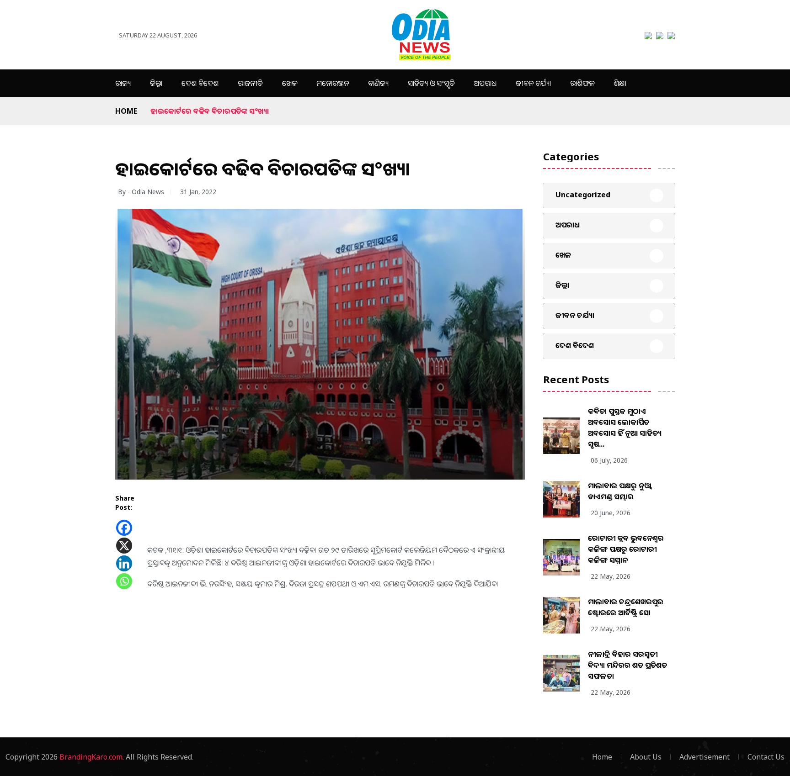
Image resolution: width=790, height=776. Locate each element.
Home (126, 111)
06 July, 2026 (609, 460)
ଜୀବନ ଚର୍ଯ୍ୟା (533, 83)
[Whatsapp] (124, 581)
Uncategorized (582, 195)
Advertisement (704, 757)
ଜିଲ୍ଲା (156, 83)
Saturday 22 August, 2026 (158, 35)
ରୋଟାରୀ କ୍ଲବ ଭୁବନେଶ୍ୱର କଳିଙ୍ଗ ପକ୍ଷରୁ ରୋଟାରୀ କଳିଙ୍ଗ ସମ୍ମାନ (626, 549)
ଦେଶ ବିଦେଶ (200, 83)
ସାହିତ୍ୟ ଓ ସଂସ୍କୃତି (431, 83)
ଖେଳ (289, 83)
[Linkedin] (124, 563)
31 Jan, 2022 (198, 191)
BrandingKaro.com (91, 757)
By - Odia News (141, 191)
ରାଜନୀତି (250, 83)
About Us (646, 757)
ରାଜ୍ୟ (123, 83)
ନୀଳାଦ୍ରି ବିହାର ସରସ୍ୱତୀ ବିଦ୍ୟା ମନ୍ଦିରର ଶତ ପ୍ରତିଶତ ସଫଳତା (627, 665)
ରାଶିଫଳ (582, 83)
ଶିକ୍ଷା (620, 83)
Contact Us (766, 757)
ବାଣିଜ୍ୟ (378, 83)
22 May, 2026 (610, 576)
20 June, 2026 (610, 512)
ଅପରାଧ (485, 83)
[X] (124, 546)
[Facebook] (124, 528)
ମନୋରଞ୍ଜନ (332, 83)
